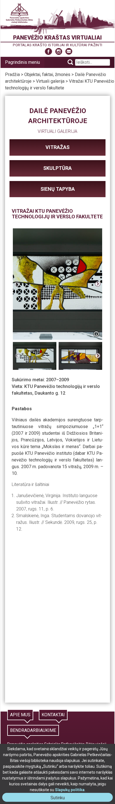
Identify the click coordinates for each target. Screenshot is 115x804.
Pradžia (12, 74)
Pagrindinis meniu (22, 62)
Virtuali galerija (50, 81)
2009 (64, 379)
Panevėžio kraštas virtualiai (57, 37)
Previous (17, 284)
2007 (51, 379)
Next (97, 284)
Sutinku (60, 798)
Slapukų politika (70, 790)
